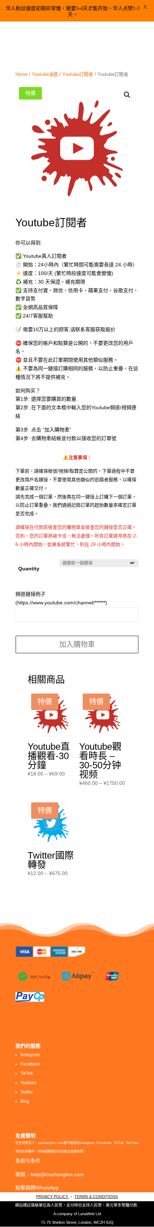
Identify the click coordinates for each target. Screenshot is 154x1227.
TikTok (26, 1073)
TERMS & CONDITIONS (96, 1196)
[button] (127, 94)
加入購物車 (77, 644)
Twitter (26, 1092)
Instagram (30, 1054)
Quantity (28, 568)
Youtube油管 (45, 74)
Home (21, 74)
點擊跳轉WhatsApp (37, 1187)
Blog (24, 1101)
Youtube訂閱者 (77, 74)
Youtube (28, 1082)
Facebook (30, 1064)
